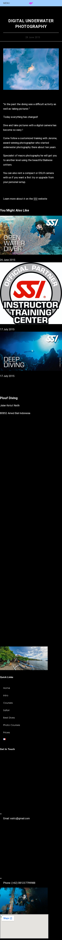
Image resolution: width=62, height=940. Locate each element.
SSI (36, 198)
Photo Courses (11, 725)
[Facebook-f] (31, 516)
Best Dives (9, 717)
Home (6, 688)
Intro (5, 695)
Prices (6, 732)
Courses (8, 702)
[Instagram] (31, 587)
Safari (6, 710)
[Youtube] (31, 644)
